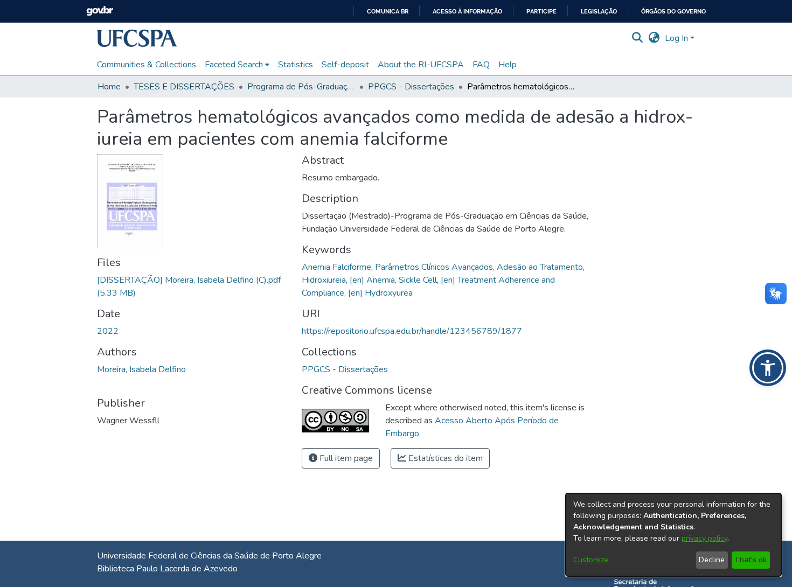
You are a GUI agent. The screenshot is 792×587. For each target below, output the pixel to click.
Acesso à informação (467, 11)
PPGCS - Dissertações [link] (411, 87)
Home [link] (109, 87)
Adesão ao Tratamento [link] (540, 267)
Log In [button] (677, 38)
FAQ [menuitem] (481, 65)
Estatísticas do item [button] (444, 458)
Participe (541, 11)
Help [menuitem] (507, 65)
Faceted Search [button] (234, 65)
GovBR (99, 11)
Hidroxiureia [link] (324, 280)
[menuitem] (237, 64)
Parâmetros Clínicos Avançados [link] (434, 267)
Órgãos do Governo (673, 11)
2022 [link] (108, 331)
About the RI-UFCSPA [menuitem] (421, 65)
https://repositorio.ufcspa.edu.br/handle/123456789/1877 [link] (412, 331)
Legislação (599, 11)
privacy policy (704, 538)
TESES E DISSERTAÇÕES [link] (184, 87)
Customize (590, 560)
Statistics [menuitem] (295, 65)
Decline (712, 560)
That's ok (750, 560)
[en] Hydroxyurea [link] (380, 293)
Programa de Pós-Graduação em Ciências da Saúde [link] (301, 87)
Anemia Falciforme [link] (336, 267)
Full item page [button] (345, 458)
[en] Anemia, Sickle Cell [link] (393, 280)
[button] (137, 38)
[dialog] (673, 534)
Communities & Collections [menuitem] (146, 65)
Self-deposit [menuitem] (345, 65)
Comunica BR (387, 11)
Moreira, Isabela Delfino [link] (141, 369)
